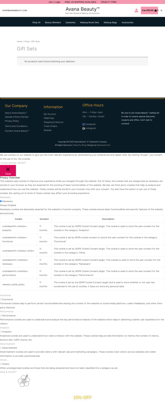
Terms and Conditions (16, 126)
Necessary (7, 201)
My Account (50, 114)
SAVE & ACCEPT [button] (8, 372)
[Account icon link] (136, 10)
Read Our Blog (80, 145)
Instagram (90, 128)
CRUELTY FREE (109, 2)
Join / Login (54, 2)
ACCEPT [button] (22, 163)
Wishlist (48, 130)
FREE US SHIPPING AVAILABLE (80, 2)
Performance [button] (6, 311)
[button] (161, 10)
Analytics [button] (4, 327)
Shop (26, 41)
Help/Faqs (49, 118)
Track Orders (50, 126)
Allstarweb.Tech (103, 145)
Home (19, 41)
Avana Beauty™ (83, 9)
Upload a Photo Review (17, 117)
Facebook (90, 124)
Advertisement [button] (7, 344)
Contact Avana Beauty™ (17, 131)
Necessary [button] (5, 197)
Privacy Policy (12, 121)
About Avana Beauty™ (16, 113)
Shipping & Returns (53, 122)
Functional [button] (5, 295)
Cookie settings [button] (9, 163)
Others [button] (3, 360)
